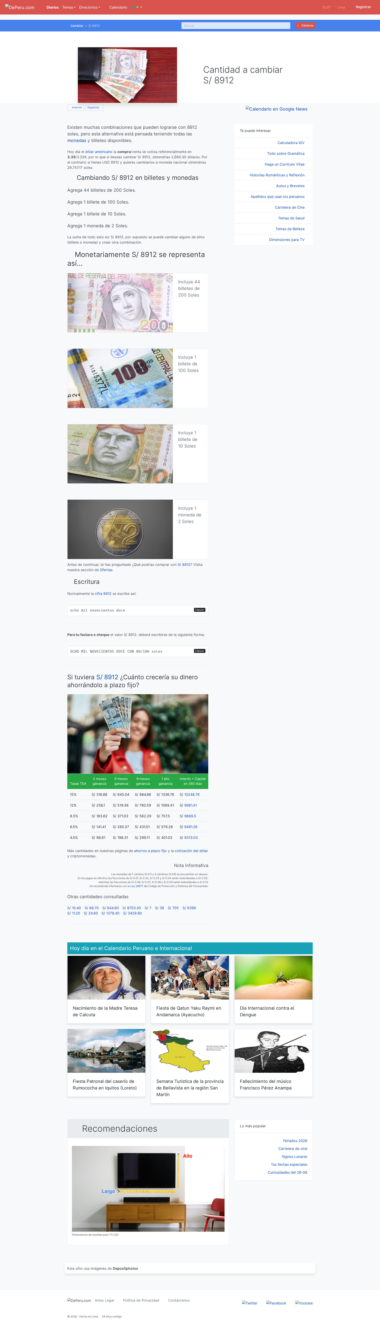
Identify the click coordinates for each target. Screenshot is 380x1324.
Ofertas (106, 570)
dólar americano (98, 151)
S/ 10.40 (74, 908)
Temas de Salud (292, 218)
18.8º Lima (333, 7)
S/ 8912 (184, 564)
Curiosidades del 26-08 (287, 1172)
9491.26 (190, 827)
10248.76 (192, 794)
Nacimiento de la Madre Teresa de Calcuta (105, 1011)
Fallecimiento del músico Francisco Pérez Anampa (266, 1085)
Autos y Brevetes (291, 186)
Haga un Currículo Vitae (285, 164)
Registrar (363, 7)
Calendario (117, 7)
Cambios (77, 25)
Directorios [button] (88, 7)
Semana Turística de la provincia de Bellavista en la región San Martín (190, 1088)
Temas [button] (67, 7)
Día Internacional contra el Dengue (267, 1011)
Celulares (307, 25)
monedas (76, 140)
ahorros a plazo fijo (150, 851)
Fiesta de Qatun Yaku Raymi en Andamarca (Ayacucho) (188, 1011)
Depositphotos (125, 1268)
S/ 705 (173, 908)
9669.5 (190, 816)
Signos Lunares (294, 1156)
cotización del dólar (191, 851)
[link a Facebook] (276, 1302)
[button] (136, 7)
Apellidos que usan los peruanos (278, 196)
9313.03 (191, 837)
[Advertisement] (273, 1216)
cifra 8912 (103, 593)
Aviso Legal (104, 1300)
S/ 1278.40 (110, 913)
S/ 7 (148, 908)
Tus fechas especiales (289, 1164)
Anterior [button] (76, 107)
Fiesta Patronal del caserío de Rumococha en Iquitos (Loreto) (105, 1085)
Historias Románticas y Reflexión (278, 175)
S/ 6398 (189, 908)
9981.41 (190, 805)
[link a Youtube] (304, 1302)
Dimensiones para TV (287, 239)
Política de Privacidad (141, 1300)
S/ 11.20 (73, 913)
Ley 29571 (136, 886)
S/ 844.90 (110, 908)
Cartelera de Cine (290, 207)
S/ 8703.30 (131, 908)
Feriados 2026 (295, 1140)
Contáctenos (179, 1300)
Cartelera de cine (292, 1148)
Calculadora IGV (292, 142)
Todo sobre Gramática (286, 153)
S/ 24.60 (91, 913)
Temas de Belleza (291, 229)
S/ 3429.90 (132, 913)
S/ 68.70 (92, 908)
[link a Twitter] (249, 1302)
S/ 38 (159, 908)
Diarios (52, 7)
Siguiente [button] (93, 107)
